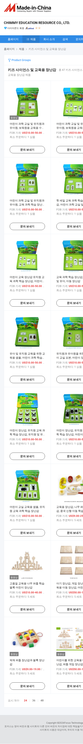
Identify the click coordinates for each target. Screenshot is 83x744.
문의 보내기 (27, 149)
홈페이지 (13, 39)
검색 (65, 39)
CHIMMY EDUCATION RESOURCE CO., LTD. (37, 23)
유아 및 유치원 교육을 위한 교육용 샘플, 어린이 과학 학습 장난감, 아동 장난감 (27, 357)
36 (33, 700)
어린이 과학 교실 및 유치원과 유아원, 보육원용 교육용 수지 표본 (27, 128)
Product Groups (21, 60)
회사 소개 (49, 39)
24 (25, 700)
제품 (33, 39)
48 (42, 700)
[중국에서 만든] (28, 7)
